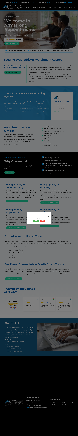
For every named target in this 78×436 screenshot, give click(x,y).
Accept (36, 220)
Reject (42, 220)
